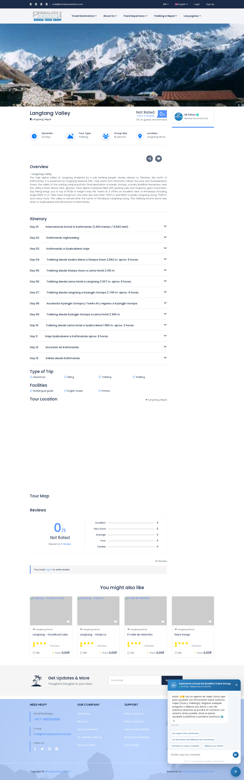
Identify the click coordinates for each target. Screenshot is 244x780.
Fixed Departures (134, 16)
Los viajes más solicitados (185, 733)
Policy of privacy (133, 713)
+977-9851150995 (47, 719)
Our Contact (131, 745)
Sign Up (210, 4)
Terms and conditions (137, 729)
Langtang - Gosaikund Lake (50, 634)
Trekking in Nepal (164, 16)
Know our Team (86, 745)
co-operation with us (89, 737)
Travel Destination (83, 16)
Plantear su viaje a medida (185, 745)
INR (165, 4)
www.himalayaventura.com (198, 771)
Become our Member (136, 737)
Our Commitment (87, 729)
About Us (109, 16)
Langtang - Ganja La (93, 634)
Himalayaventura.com (58, 771)
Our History (83, 713)
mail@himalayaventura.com (67, 4)
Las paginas (191, 16)
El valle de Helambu (140, 634)
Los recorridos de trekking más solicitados (193, 739)
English (182, 4)
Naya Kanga (182, 634)
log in (49, 569)
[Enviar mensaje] (236, 755)
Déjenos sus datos (213, 745)
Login (197, 4)
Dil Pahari (190, 114)
